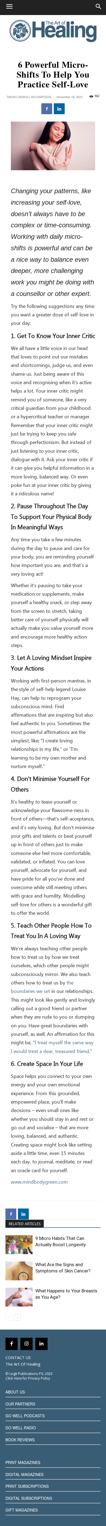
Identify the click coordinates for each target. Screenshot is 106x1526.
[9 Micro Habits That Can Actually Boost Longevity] (19, 1244)
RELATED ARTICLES (24, 1224)
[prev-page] (8, 1317)
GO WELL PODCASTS (25, 1415)
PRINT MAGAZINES (22, 1462)
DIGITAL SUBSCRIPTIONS (28, 1498)
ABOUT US (15, 1392)
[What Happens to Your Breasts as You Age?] (19, 1297)
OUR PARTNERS (20, 1404)
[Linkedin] (59, 108)
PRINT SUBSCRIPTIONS (27, 1486)
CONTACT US (18, 1357)
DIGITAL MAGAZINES (24, 1474)
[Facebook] (46, 108)
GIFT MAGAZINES (21, 1510)
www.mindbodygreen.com (39, 1182)
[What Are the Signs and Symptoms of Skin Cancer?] (19, 1271)
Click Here (13, 1378)
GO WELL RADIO (20, 1427)
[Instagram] (26, 1344)
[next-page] (17, 1317)
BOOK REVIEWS (20, 1439)
